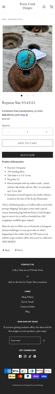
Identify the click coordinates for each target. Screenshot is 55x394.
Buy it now (27, 155)
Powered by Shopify (37, 385)
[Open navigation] (3, 7)
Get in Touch (27, 301)
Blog (27, 311)
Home (4, 19)
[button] (27, 58)
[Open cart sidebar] (51, 7)
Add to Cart (27, 143)
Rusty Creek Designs (27, 6)
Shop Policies (28, 296)
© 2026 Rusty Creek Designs (21, 385)
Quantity (6, 125)
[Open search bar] (44, 7)
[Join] (44, 340)
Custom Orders (27, 306)
